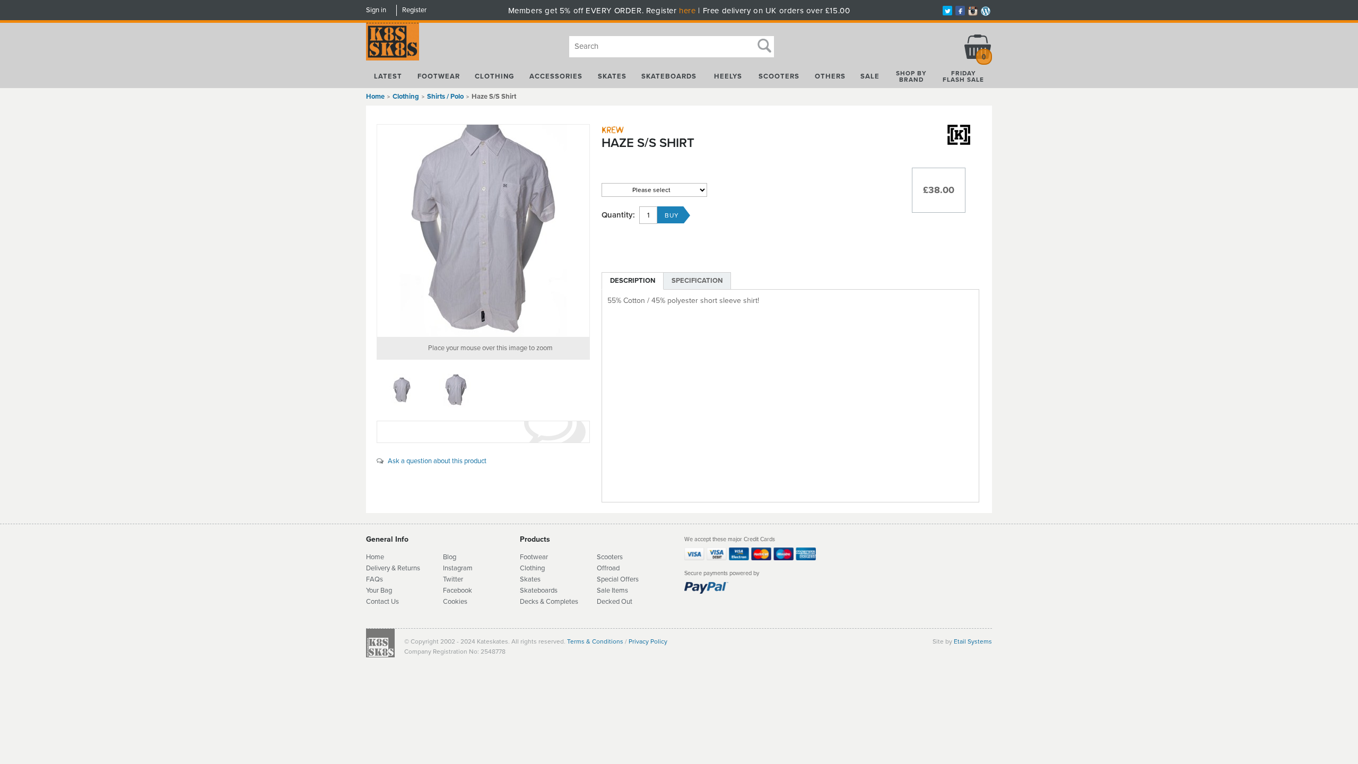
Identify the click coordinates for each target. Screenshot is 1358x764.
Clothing (494, 76)
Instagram (458, 568)
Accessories (555, 76)
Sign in (376, 10)
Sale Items (612, 590)
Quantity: (618, 215)
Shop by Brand (911, 76)
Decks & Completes (549, 601)
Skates (612, 76)
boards (547, 590)
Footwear (438, 76)
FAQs (374, 579)
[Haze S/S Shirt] (483, 231)
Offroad (608, 568)
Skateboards (669, 76)
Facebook (457, 590)
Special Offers (618, 579)
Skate (528, 590)
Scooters (779, 76)
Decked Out (614, 601)
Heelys (728, 76)
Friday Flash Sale (963, 76)
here (687, 10)
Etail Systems (973, 641)
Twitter (453, 579)
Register (414, 10)
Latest (388, 76)
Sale (870, 76)
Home (375, 96)
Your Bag (379, 590)
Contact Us (382, 601)
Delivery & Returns (393, 568)
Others (830, 76)
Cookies (455, 601)
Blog (449, 557)
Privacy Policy (648, 641)
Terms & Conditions (595, 641)
